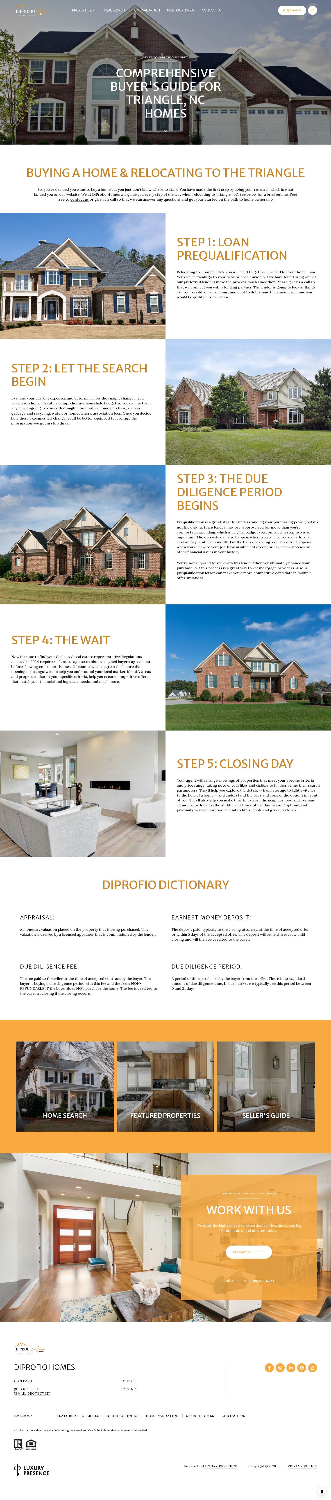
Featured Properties (78, 1416)
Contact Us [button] (233, 1416)
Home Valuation (146, 10)
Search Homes (200, 1416)
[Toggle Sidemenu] (312, 10)
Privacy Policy (302, 1466)
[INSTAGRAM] (280, 1367)
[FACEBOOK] (269, 1367)
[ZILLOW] (312, 1367)
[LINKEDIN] (290, 1367)
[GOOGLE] (301, 1367)
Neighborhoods (181, 10)
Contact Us (212, 10)
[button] (249, 1252)
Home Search (113, 10)
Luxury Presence (220, 1466)
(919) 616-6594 (292, 10)
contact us (79, 199)
